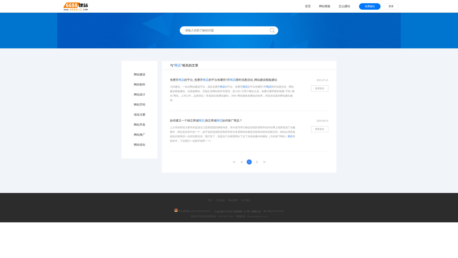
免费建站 (370, 6)
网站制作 (139, 84)
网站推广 (139, 134)
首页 (308, 6)
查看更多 (319, 88)
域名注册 (139, 114)
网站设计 (139, 94)
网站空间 (139, 104)
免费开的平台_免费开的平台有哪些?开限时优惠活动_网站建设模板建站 (223, 79)
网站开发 (139, 124)
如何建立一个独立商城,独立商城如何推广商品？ (206, 120)
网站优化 (139, 144)
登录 (391, 6)
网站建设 (139, 74)
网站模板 (324, 6)
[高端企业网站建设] (67, 6)
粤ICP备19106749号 (273, 211)
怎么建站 (344, 6)
